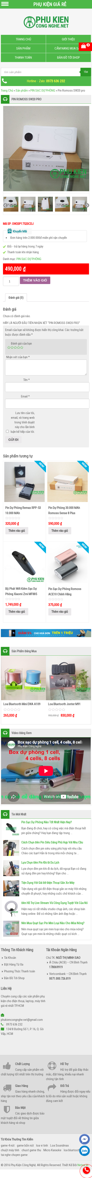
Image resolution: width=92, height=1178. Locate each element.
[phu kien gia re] (46, 24)
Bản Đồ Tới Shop (68, 57)
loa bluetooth (72, 1150)
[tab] (16, 297)
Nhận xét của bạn (18, 357)
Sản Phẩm (23, 48)
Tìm (86, 72)
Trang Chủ (23, 39)
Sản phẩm (22, 90)
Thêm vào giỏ (35, 280)
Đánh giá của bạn (21, 343)
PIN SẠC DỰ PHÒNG (42, 90)
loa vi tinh (42, 1145)
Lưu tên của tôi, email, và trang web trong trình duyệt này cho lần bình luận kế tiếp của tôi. (23, 422)
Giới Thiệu (68, 39)
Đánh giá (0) (16, 298)
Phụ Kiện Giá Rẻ (49, 4)
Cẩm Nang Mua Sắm (68, 48)
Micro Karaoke (52, 1150)
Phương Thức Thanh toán (19, 971)
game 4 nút (8, 1145)
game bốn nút (25, 1145)
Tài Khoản (10, 958)
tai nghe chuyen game (14, 1155)
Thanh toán (23, 57)
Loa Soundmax (59, 1145)
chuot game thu (31, 1150)
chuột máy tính (10, 1150)
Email (25, 396)
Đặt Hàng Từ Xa (13, 964)
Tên (26, 380)
